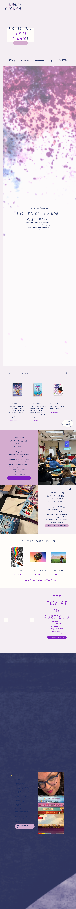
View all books (68, 423)
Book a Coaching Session (56, 525)
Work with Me (20, 43)
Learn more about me (24, 826)
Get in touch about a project (57, 641)
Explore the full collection (38, 579)
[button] (6, 620)
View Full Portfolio (57, 637)
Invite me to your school (19, 478)
